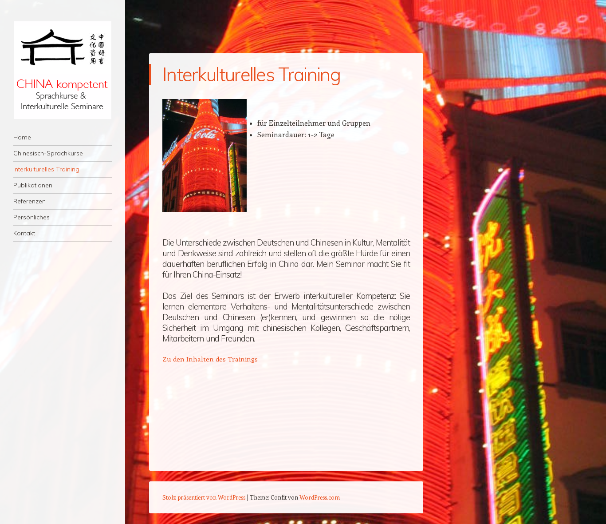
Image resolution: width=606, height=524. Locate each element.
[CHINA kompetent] (62, 70)
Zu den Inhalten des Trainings (210, 358)
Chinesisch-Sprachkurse (48, 153)
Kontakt (24, 233)
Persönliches (31, 217)
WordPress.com (319, 497)
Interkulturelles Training (46, 169)
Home (22, 137)
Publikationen (32, 185)
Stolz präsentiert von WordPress (203, 497)
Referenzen (29, 201)
